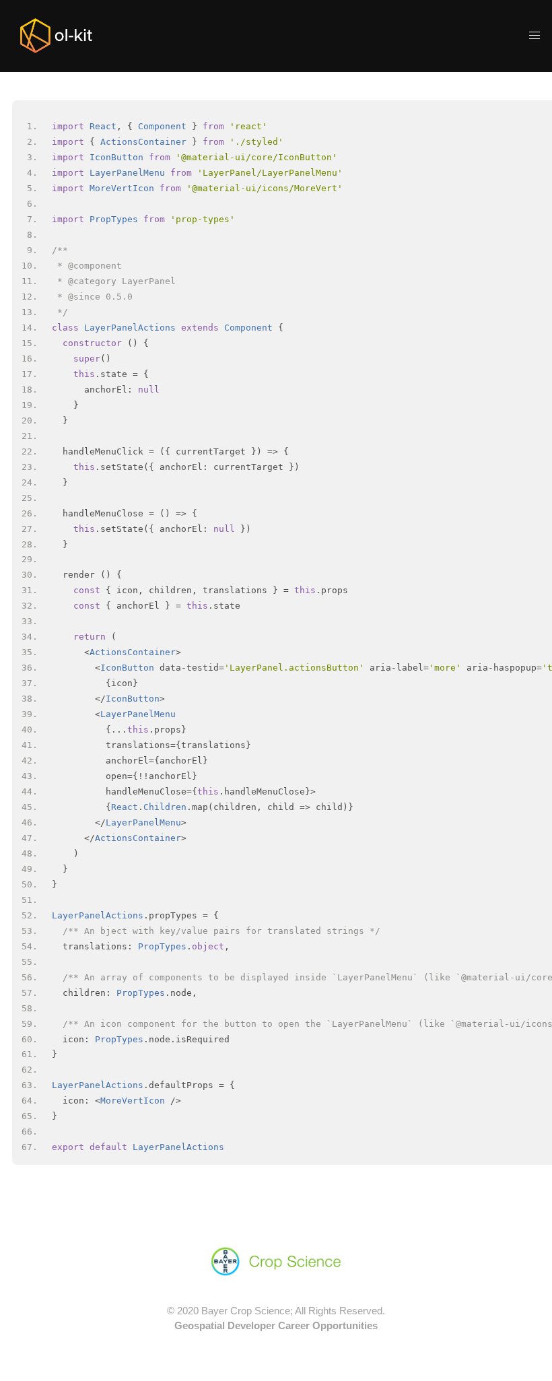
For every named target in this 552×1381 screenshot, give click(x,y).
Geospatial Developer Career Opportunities (276, 1325)
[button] (534, 35)
